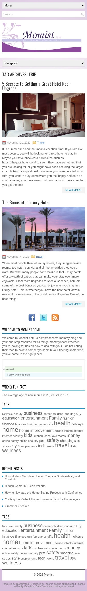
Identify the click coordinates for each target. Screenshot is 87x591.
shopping (66, 441)
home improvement (36, 430)
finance (8, 424)
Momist (49, 574)
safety (52, 440)
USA (73, 446)
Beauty (18, 414)
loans (47, 436)
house (58, 430)
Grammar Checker (17, 506)
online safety (10, 441)
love (54, 436)
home (10, 429)
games (42, 424)
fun (35, 424)
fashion (68, 418)
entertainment (34, 418)
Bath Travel (42, 586)
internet (78, 430)
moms (62, 436)
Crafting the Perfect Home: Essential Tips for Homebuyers (42, 499)
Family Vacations (25, 586)
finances (20, 424)
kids (28, 435)
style (16, 446)
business (33, 413)
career (48, 414)
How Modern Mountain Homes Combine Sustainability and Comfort (42, 478)
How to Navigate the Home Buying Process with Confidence (43, 492)
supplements (29, 446)
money (73, 435)
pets (42, 441)
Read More (73, 190)
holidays (77, 424)
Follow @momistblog (18, 374)
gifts (50, 424)
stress (6, 446)
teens (50, 446)
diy (78, 413)
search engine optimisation (60, 584)
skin (77, 441)
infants (68, 430)
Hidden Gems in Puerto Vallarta (25, 486)
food (29, 424)
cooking (69, 414)
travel (62, 445)
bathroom (7, 414)
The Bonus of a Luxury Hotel (26, 202)
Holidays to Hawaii (64, 586)
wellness (11, 450)
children (58, 414)
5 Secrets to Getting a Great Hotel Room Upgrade (37, 86)
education (11, 418)
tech (42, 446)
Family (55, 418)
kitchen (38, 436)
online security (29, 441)
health (62, 423)
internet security (12, 436)
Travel (41, 142)
